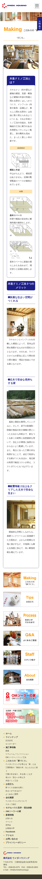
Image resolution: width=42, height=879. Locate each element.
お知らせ (9, 818)
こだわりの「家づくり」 (17, 761)
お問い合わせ (40, 23)
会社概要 (10, 797)
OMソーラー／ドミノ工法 (15, 757)
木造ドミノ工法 (11, 781)
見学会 (8, 825)
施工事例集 (11, 747)
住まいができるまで (13, 791)
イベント (9, 822)
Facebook (10, 832)
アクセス (10, 835)
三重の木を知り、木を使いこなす (18, 774)
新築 (7, 751)
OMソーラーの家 (13, 811)
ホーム (9, 733)
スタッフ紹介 (10, 804)
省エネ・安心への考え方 (15, 777)
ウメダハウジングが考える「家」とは (20, 764)
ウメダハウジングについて (16, 801)
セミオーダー (10, 744)
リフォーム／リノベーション (17, 754)
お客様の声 (9, 828)
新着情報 (10, 815)
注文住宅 (9, 740)
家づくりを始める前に (14, 787)
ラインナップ (12, 737)
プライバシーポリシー (16, 842)
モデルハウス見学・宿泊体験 (19, 808)
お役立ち (10, 784)
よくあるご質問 (11, 794)
